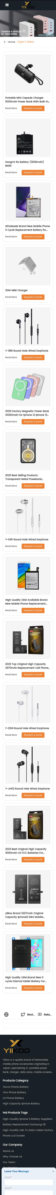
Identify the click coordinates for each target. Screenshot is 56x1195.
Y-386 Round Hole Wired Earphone (26, 351)
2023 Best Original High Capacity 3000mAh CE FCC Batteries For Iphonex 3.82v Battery (25, 853)
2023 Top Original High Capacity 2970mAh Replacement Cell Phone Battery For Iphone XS (26, 668)
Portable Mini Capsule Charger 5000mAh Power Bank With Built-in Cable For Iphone (26, 101)
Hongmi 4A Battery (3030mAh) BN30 (24, 164)
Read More (11, 108)
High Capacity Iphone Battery (21, 1103)
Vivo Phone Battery (14, 1092)
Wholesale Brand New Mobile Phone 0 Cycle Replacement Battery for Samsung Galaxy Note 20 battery (27, 230)
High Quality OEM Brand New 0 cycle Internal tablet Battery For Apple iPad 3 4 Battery (25, 981)
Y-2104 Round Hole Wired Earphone (27, 728)
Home (11, 42)
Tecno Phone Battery (16, 1087)
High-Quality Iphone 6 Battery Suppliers (27, 1119)
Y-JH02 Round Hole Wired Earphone (27, 789)
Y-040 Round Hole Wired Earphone (26, 539)
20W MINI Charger (16, 290)
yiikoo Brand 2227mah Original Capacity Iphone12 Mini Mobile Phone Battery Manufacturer (24, 917)
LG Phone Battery (13, 1098)
